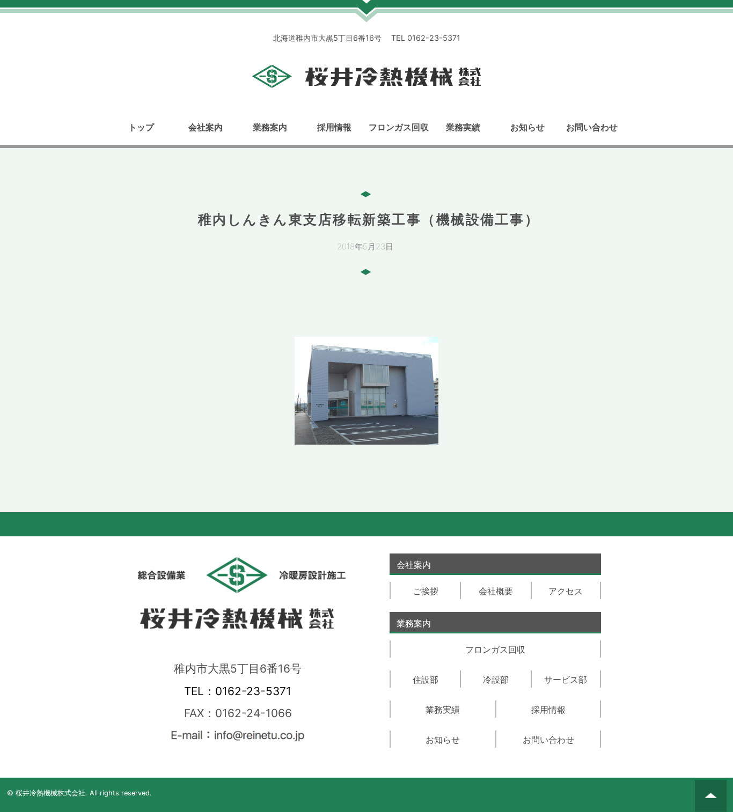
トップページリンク (366, 76)
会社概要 (496, 591)
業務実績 (463, 127)
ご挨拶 (425, 591)
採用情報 (334, 127)
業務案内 (270, 127)
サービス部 (565, 679)
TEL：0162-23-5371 (237, 691)
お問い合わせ (592, 127)
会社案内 (205, 127)
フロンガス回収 (399, 127)
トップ (141, 127)
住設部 (425, 679)
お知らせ (527, 127)
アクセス (565, 591)
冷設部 (496, 679)
